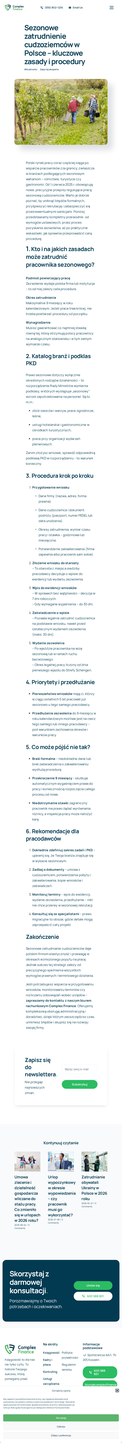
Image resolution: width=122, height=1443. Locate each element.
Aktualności (30, 69)
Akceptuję (61, 1418)
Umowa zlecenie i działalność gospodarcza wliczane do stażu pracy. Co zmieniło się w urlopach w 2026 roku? (27, 1198)
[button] (117, 1390)
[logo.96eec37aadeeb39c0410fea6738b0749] (14, 6)
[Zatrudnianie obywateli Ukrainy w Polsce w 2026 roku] (94, 1162)
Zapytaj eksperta (49, 69)
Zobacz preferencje (61, 1435)
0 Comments (22, 1227)
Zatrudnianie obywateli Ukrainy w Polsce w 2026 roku (94, 1187)
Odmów (61, 1426)
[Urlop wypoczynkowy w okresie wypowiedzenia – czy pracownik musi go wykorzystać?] (61, 1162)
